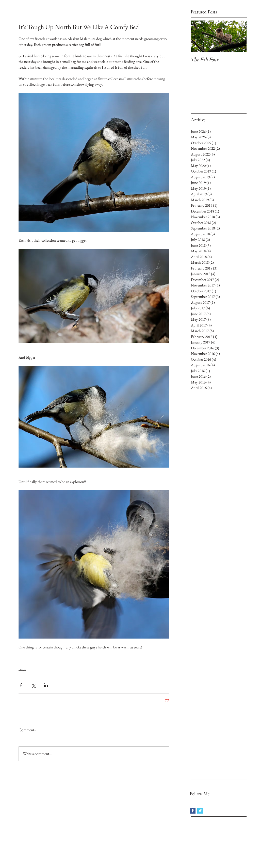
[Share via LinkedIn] (45, 685)
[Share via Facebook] (21, 685)
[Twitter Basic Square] (200, 811)
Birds (22, 669)
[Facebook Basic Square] (193, 811)
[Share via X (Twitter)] (33, 685)
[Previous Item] (199, 36)
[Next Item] (238, 36)
